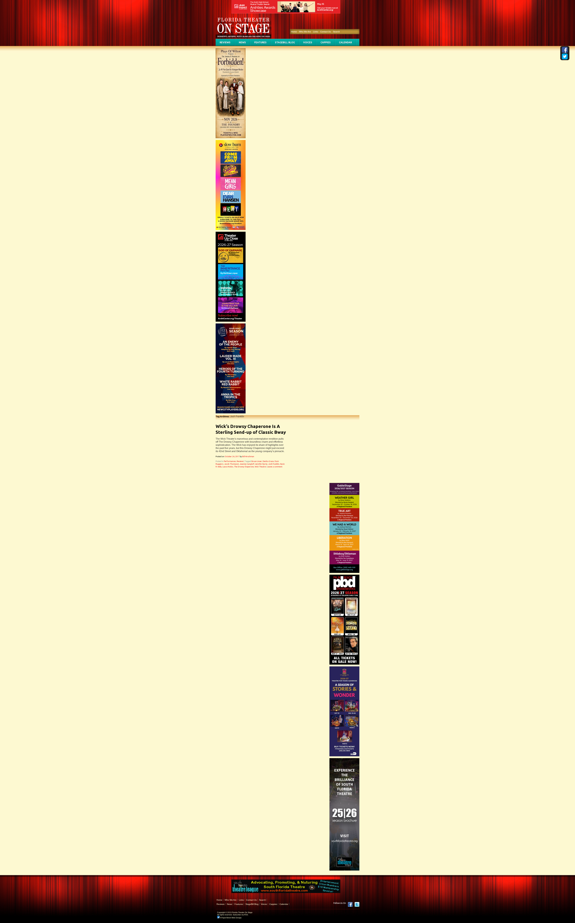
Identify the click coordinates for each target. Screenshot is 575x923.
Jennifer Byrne (261, 464)
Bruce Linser (257, 461)
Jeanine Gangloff (247, 464)
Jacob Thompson (231, 464)
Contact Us (325, 31)
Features (260, 42)
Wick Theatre (260, 467)
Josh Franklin (273, 464)
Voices (307, 42)
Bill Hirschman (248, 456)
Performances (230, 461)
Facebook (350, 904)
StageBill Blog (285, 42)
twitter (357, 904)
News (242, 42)
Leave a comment (274, 467)
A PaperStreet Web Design (231, 918)
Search (336, 31)
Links (315, 31)
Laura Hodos (228, 467)
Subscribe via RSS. (240, 915)
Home (294, 31)
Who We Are (305, 31)
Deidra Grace (268, 461)
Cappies (326, 42)
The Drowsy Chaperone (244, 467)
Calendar (345, 42)
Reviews (225, 42)
